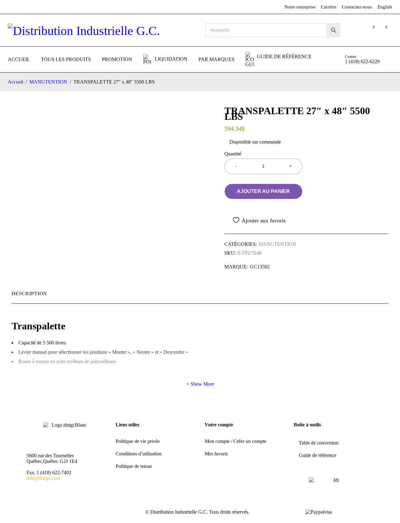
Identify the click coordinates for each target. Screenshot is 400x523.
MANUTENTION (48, 81)
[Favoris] (255, 220)
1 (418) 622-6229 (362, 61)
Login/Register (357, 30)
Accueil (15, 81)
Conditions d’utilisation (139, 453)
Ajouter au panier (263, 191)
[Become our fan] (29, 512)
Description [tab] (29, 293)
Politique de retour (134, 466)
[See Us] (42, 512)
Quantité (232, 153)
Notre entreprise (300, 6)
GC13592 (260, 266)
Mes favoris (216, 453)
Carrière (329, 6)
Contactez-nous (357, 6)
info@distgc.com (43, 478)
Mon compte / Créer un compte (235, 441)
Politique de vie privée (138, 441)
